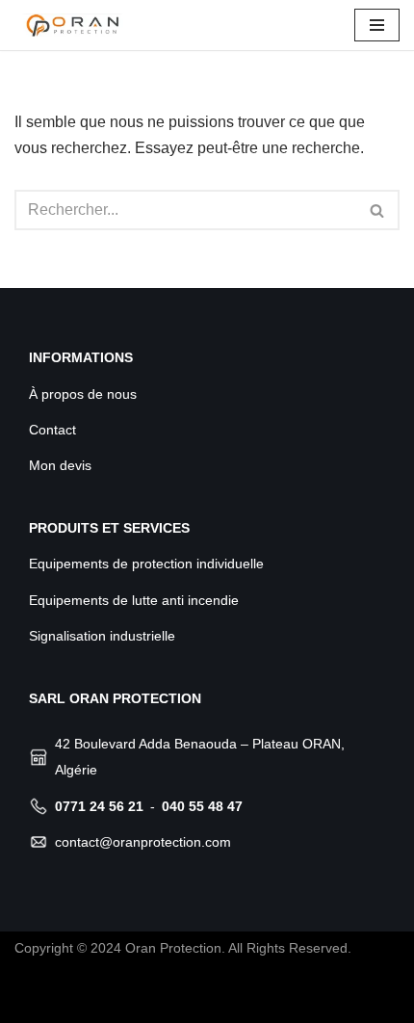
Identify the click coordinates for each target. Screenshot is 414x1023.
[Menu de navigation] (377, 25)
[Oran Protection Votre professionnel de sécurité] (72, 25)
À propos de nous (83, 394)
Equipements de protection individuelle (146, 563)
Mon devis (60, 465)
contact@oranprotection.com (143, 842)
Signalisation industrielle (102, 635)
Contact (52, 429)
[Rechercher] (378, 210)
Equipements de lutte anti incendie (134, 600)
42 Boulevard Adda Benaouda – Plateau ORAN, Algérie (200, 756)
